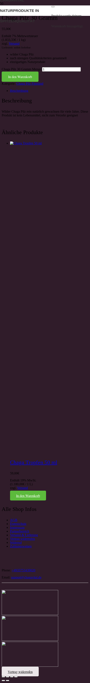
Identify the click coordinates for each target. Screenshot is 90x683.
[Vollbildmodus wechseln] (7, 676)
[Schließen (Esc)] (16, 676)
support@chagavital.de (26, 577)
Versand (14, 43)
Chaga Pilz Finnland (29, 83)
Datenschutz (18, 523)
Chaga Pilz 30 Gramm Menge (21, 69)
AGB (13, 520)
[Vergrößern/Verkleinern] (3, 676)
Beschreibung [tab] (19, 90)
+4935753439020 (23, 570)
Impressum (17, 527)
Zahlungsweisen (21, 546)
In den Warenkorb (20, 76)
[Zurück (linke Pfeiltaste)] (3, 680)
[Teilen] (11, 676)
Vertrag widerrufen (22, 539)
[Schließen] (53, 6)
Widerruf (16, 542)
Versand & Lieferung (24, 535)
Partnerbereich (19, 531)
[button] (28, 495)
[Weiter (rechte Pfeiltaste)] (7, 680)
